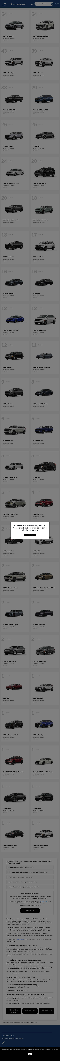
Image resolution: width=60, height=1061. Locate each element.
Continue (30, 535)
